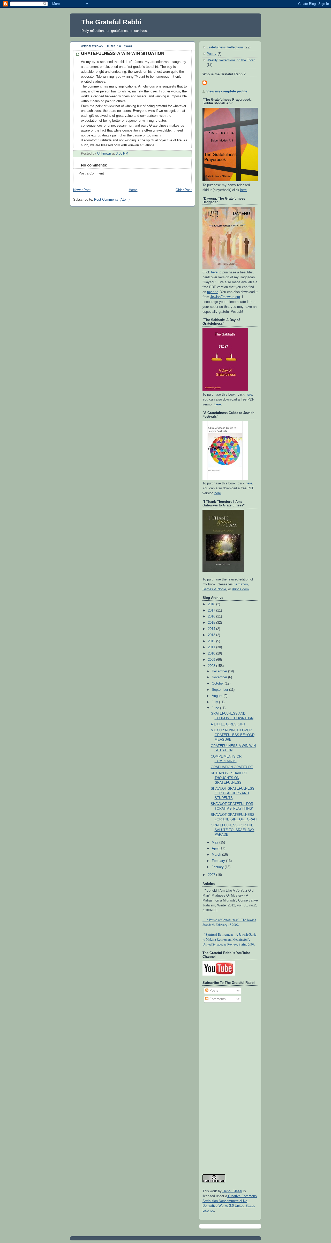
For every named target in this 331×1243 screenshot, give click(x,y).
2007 (212, 875)
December (220, 671)
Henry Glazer (232, 1191)
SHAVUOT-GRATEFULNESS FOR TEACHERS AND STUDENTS (232, 793)
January (218, 867)
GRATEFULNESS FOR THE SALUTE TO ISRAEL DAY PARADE (232, 830)
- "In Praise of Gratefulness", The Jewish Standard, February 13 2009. (229, 922)
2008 (212, 666)
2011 (212, 647)
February (219, 861)
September (220, 690)
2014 (212, 629)
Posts (213, 990)
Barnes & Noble (214, 589)
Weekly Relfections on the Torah (231, 60)
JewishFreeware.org (225, 297)
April (216, 848)
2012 (212, 641)
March (217, 854)
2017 (212, 610)
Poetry (211, 54)
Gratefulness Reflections (225, 47)
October (218, 683)
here (243, 190)
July (215, 702)
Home (133, 190)
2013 (212, 635)
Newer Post (82, 190)
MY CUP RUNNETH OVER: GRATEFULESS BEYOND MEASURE (232, 735)
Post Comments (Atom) (112, 199)
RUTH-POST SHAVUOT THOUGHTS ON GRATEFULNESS (229, 778)
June (216, 708)
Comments (217, 999)
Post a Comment (91, 173)
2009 (212, 660)
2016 (212, 616)
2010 (212, 653)
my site (212, 292)
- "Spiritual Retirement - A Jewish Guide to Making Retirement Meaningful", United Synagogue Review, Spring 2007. (229, 939)
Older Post (184, 190)
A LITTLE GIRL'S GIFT (228, 724)
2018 (212, 604)
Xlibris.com (240, 589)
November (220, 677)
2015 (212, 622)
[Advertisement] (223, 1086)
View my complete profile (226, 91)
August (217, 696)
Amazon (241, 584)
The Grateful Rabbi (111, 22)
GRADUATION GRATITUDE (232, 767)
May (215, 842)
